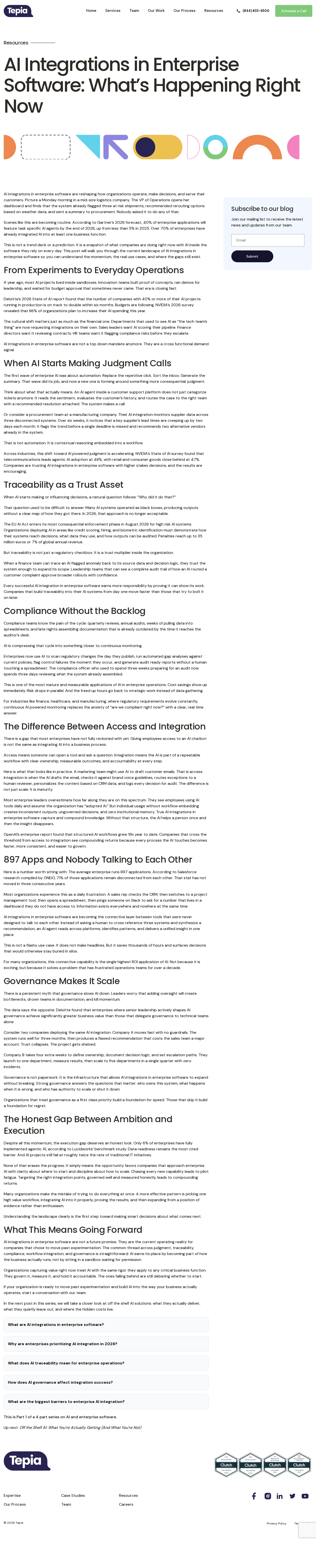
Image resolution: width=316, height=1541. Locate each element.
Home (91, 10)
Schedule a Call (293, 11)
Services (112, 10)
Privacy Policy (276, 1523)
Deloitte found (69, 1010)
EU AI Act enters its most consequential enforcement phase (66, 524)
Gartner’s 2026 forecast (119, 222)
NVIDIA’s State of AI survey (159, 453)
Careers (126, 1504)
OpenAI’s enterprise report (28, 834)
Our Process (185, 10)
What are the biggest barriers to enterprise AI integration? (66, 1401)
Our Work (156, 10)
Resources (213, 10)
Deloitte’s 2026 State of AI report (34, 299)
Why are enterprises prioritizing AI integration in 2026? (62, 1343)
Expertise (12, 1495)
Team (134, 10)
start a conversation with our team (54, 1292)
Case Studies (73, 1495)
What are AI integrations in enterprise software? (56, 1324)
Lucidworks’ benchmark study (99, 1149)
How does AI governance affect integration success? (60, 1382)
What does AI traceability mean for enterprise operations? (66, 1363)
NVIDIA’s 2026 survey (175, 304)
